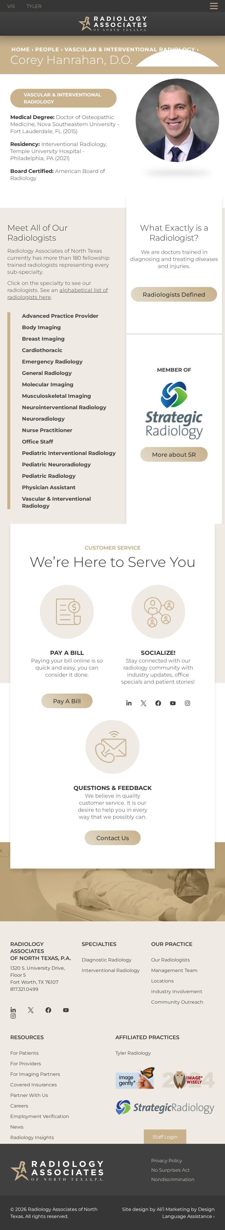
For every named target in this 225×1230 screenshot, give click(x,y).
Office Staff (37, 441)
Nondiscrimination (173, 1179)
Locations (162, 981)
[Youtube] (173, 703)
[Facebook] (158, 703)
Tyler (34, 6)
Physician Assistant (49, 487)
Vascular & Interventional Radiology (129, 49)
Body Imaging (41, 327)
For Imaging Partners (35, 1074)
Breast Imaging (43, 338)
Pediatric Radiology (49, 475)
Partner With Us (29, 1095)
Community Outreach (177, 1002)
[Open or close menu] (214, 6)
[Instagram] (187, 703)
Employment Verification (39, 1116)
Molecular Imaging (48, 384)
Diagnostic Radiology (107, 960)
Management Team (174, 970)
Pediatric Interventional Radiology (69, 452)
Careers (19, 1105)
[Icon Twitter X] (143, 703)
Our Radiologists (170, 960)
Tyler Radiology (133, 1053)
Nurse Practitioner (47, 430)
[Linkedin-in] (129, 703)
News (16, 1127)
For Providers (25, 1063)
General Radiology (47, 372)
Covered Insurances (33, 1084)
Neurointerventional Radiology (64, 407)
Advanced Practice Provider (60, 315)
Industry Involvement (176, 991)
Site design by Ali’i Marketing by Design (168, 1209)
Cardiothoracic (42, 350)
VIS (11, 6)
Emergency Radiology (52, 361)
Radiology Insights (32, 1137)
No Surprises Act (170, 1170)
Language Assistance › (188, 1216)
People (47, 49)
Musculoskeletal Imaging (56, 395)
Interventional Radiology (111, 970)
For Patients (24, 1053)
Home (20, 49)
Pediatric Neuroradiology (56, 464)
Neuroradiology (43, 418)
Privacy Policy (166, 1160)
